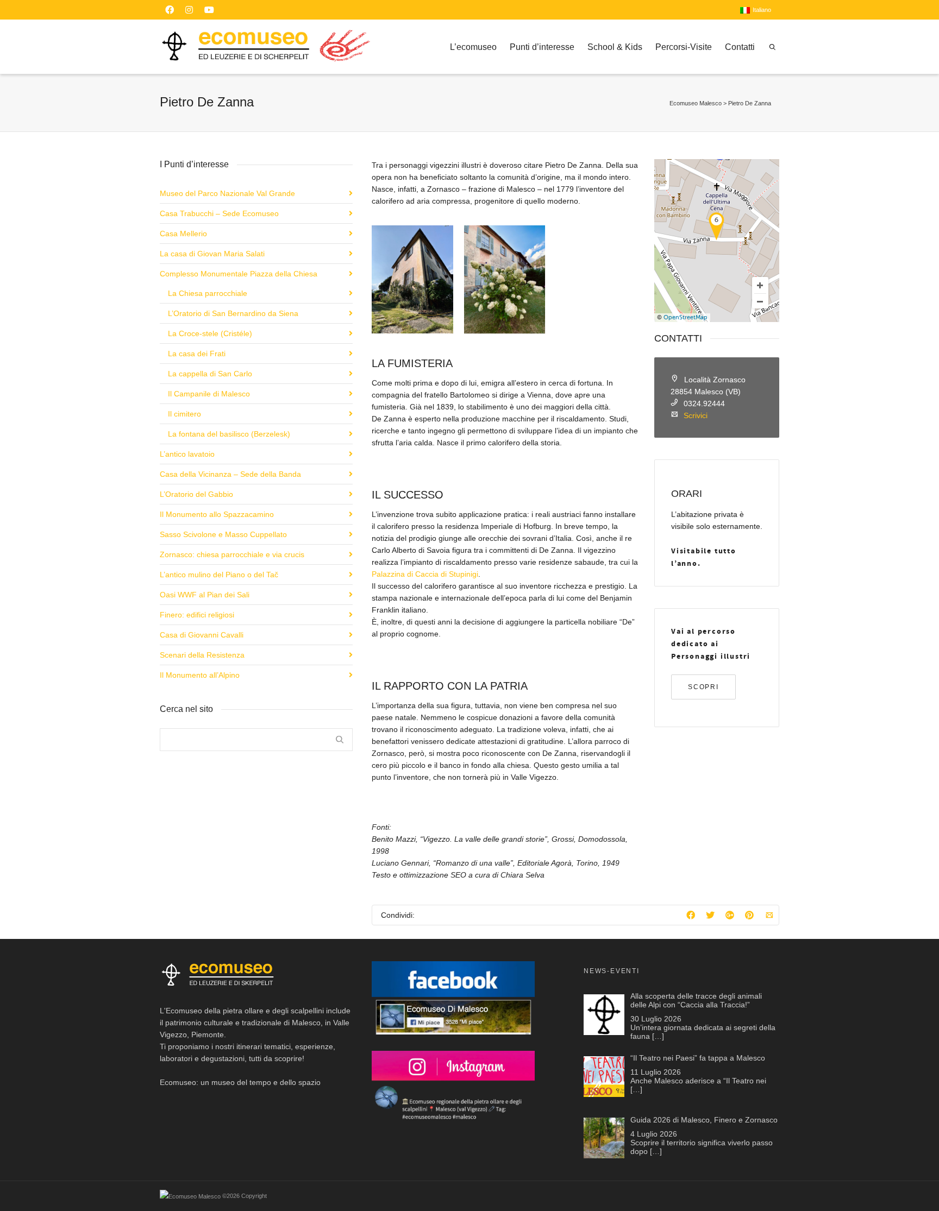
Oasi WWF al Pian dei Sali (204, 594)
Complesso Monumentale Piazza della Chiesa (238, 273)
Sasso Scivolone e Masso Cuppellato (223, 534)
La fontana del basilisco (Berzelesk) (229, 434)
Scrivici (696, 415)
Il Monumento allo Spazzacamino (217, 514)
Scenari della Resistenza (202, 655)
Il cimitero (184, 413)
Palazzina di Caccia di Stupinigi (425, 574)
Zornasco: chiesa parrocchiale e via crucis (232, 554)
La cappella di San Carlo (210, 373)
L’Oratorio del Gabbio (196, 494)
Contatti (740, 47)
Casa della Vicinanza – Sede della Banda (230, 474)
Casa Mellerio (183, 233)
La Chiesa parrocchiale (207, 293)
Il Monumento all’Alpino (200, 675)
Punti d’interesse (542, 47)
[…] (658, 1036)
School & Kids (614, 47)
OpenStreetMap (685, 317)
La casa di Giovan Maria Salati (212, 253)
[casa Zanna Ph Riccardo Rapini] (412, 279)
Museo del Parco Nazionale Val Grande (227, 193)
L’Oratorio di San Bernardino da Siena (233, 313)
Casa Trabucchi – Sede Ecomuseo (219, 213)
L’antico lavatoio (187, 454)
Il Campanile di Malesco (209, 393)
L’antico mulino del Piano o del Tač (219, 574)
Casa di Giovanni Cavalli (201, 634)
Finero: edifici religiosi (197, 614)
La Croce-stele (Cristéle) (210, 333)
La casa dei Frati (197, 353)
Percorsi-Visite (683, 47)
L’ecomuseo (473, 47)
